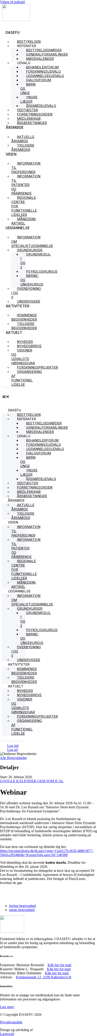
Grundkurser (29, 250)
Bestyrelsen (29, 41)
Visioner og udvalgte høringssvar (23, 356)
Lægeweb (7, 1034)
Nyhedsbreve (29, 346)
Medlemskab (29, 118)
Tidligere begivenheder (24, 326)
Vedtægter (27, 110)
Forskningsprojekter (37, 367)
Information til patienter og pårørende (25, 184)
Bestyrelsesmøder (44, 50)
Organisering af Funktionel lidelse (26, 378)
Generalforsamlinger (47, 54)
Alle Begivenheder (13, 758)
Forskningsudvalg (43, 71)
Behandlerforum (42, 67)
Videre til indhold (12, 2)
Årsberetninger (32, 123)
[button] (13, 397)
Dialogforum (38, 80)
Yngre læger (28, 99)
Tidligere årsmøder (22, 147)
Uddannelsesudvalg (45, 76)
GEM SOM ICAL (50, 781)
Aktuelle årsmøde (22, 139)
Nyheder (25, 342)
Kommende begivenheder (24, 317)
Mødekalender (40, 59)
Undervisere (28, 301)
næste (22, 910)
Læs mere (7, 1007)
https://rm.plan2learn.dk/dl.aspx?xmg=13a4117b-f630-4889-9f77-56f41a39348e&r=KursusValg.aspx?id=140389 (46, 853)
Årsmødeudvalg (41, 106)
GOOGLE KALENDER (18, 781)
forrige (22, 906)
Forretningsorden (34, 114)
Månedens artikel (23, 221)
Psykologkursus (42, 271)
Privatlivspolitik (11, 1022)
